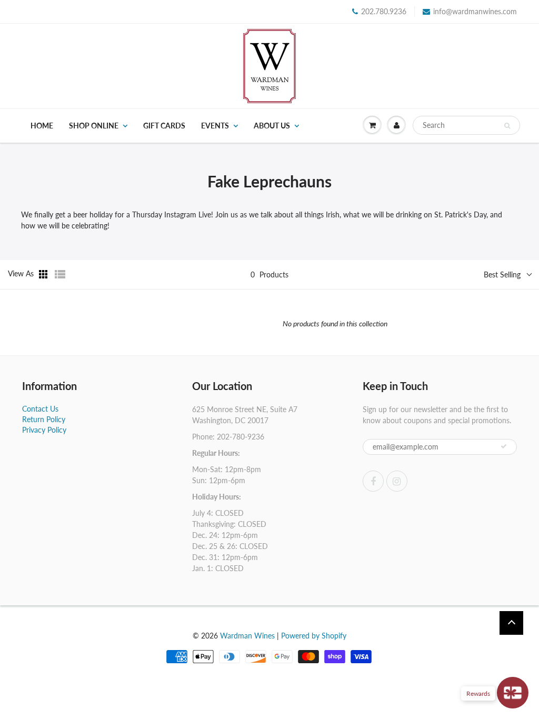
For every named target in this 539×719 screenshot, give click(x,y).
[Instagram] (396, 481)
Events (215, 125)
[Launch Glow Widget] (512, 692)
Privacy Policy (44, 429)
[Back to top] (511, 623)
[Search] (507, 125)
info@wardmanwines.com (475, 11)
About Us (272, 125)
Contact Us (40, 408)
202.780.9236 (383, 11)
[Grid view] (44, 274)
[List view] (60, 274)
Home (42, 125)
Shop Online (93, 125)
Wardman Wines (247, 635)
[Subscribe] (503, 446)
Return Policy (43, 419)
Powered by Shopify (313, 635)
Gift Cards (164, 125)
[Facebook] (373, 481)
